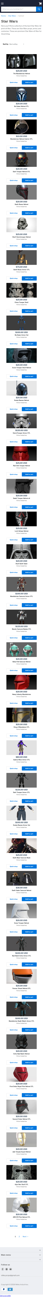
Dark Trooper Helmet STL (21, 171)
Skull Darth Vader (21, 564)
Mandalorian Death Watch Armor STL (21, 1021)
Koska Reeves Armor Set (21, 825)
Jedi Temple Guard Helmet (21, 1152)
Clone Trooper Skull (21, 302)
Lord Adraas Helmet (21, 531)
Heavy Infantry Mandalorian (21, 694)
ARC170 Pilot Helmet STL (21, 1217)
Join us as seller (5, 1296)
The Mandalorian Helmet (21, 73)
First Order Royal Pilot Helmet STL (21, 1086)
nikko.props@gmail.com (10, 1275)
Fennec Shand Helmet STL (21, 988)
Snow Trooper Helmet (21, 923)
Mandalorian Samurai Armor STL (21, 596)
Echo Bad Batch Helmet (21, 1054)
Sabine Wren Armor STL (21, 760)
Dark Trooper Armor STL (21, 792)
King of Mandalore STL (21, 727)
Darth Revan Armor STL (21, 269)
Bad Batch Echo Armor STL (21, 956)
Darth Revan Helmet (21, 204)
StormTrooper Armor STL (21, 433)
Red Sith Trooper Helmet (21, 466)
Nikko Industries (21, 76)
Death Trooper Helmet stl (21, 498)
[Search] (39, 9)
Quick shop (14, 82)
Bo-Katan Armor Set (21, 335)
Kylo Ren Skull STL (21, 1184)
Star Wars (12, 16)
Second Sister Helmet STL (22, 1119)
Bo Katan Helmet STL (21, 106)
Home (3, 16)
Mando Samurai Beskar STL (21, 629)
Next (25, 1237)
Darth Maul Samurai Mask (21, 858)
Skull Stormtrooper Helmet (21, 237)
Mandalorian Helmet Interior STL (21, 139)
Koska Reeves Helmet (21, 400)
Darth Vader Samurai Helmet (21, 890)
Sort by (5, 44)
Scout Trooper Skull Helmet (21, 367)
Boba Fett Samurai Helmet (21, 662)
